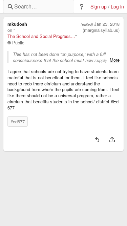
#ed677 (17, 121)
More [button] (115, 60)
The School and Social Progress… (41, 36)
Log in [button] (117, 6)
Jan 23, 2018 (107, 24)
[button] (81, 6)
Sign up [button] (98, 6)
